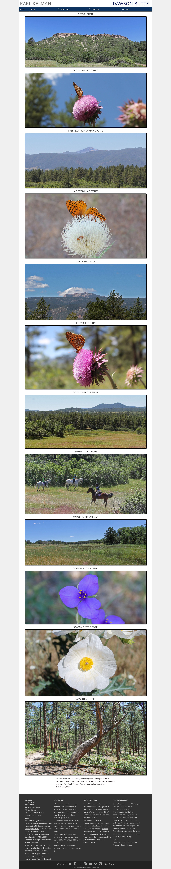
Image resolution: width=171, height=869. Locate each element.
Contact (125, 9)
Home (21, 9)
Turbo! (115, 839)
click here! (96, 826)
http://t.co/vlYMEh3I (72, 829)
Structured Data (31, 842)
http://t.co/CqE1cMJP (68, 840)
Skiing (32, 9)
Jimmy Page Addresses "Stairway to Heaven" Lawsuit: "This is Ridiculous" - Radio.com (126, 806)
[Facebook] (75, 863)
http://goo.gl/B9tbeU (69, 809)
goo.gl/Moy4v (66, 818)
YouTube (95, 9)
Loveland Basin (42, 823)
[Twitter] (70, 863)
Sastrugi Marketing (33, 829)
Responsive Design (32, 840)
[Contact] (100, 863)
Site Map (109, 864)
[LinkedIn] (85, 863)
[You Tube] (90, 863)
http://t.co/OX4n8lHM (70, 848)
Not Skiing (65, 9)
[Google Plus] (80, 863)
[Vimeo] (95, 863)
